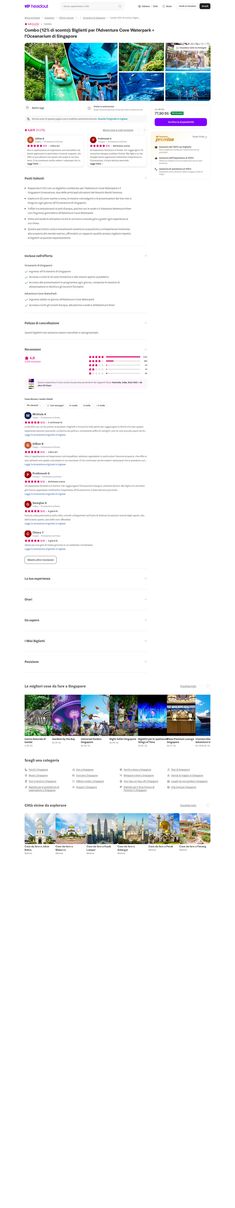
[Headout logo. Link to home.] (36, 6)
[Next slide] (144, 130)
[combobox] (92, 6)
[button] (71, 72)
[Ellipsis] (78, 18)
